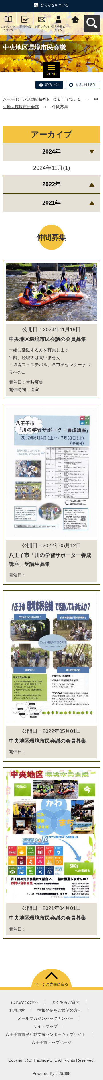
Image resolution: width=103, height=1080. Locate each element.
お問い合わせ (42, 28)
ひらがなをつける (54, 5)
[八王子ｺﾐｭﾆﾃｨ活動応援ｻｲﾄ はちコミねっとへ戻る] (75, 19)
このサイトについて (8, 28)
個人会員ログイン (58, 28)
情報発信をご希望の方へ (59, 1010)
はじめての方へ (25, 1002)
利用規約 (17, 1010)
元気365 (63, 1073)
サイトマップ (45, 1026)
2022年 (51, 184)
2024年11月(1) (51, 168)
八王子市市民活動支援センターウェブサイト (45, 1034)
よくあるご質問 (66, 1002)
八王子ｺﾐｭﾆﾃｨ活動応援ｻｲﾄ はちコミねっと (42, 99)
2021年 (51, 202)
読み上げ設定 (86, 85)
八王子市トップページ (51, 1042)
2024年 (51, 151)
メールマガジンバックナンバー (45, 1018)
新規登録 (25, 26)
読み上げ (52, 85)
